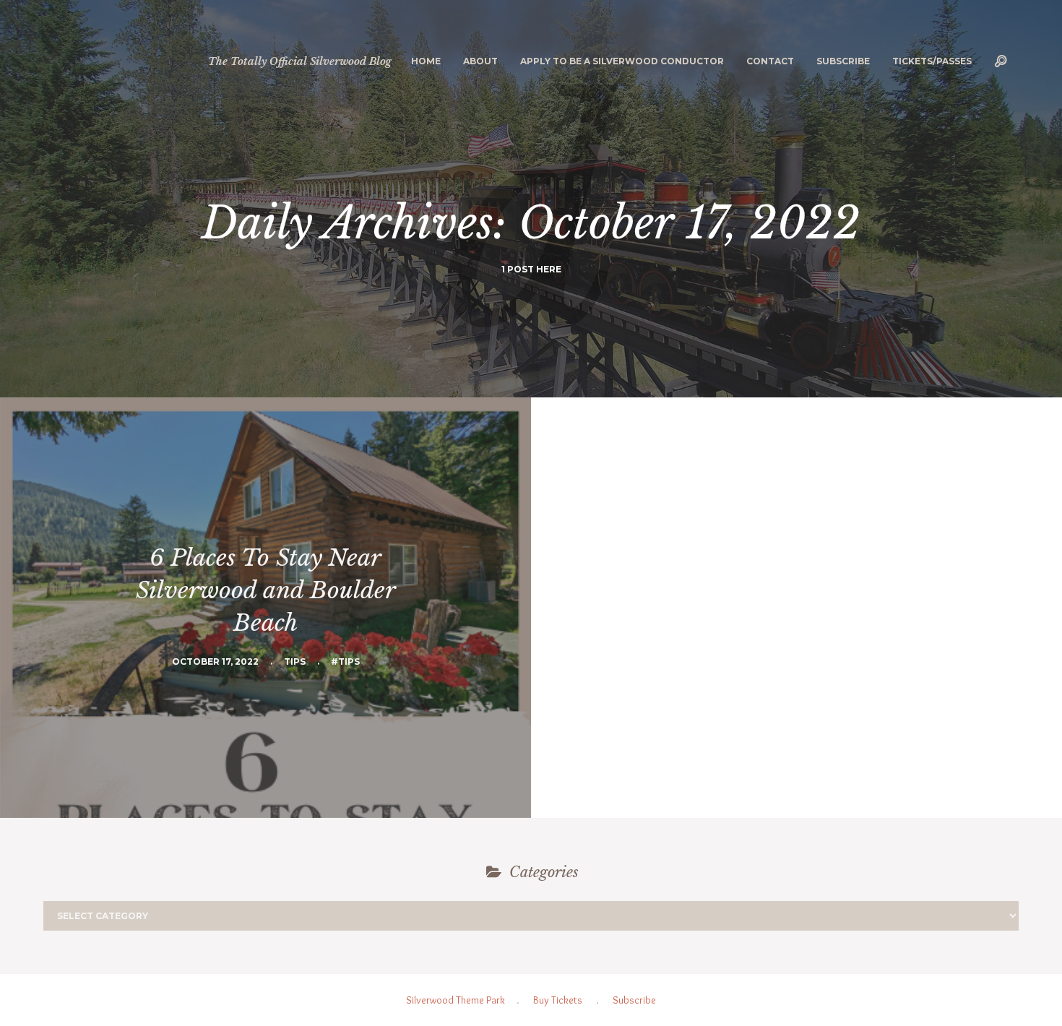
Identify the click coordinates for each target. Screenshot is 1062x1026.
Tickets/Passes (932, 61)
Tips (295, 661)
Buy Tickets (557, 999)
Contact (770, 61)
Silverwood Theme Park (455, 999)
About (480, 61)
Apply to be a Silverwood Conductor (622, 61)
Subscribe (843, 61)
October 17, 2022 (215, 661)
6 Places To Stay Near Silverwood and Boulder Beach (266, 590)
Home (426, 61)
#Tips (345, 661)
